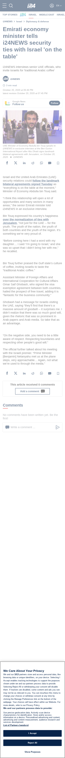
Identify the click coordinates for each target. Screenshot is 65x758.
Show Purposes (32, 752)
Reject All (32, 743)
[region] (32, 709)
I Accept (32, 733)
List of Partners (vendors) (16, 725)
